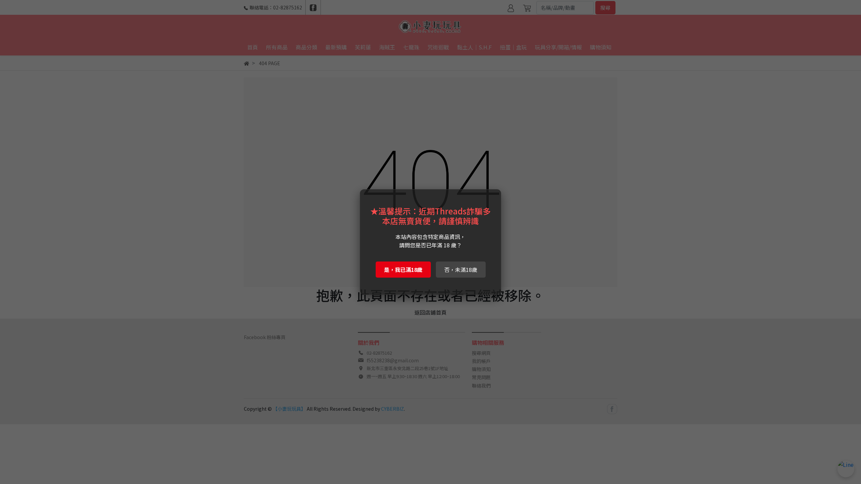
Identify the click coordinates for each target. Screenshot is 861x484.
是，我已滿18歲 (403, 270)
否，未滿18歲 (460, 270)
